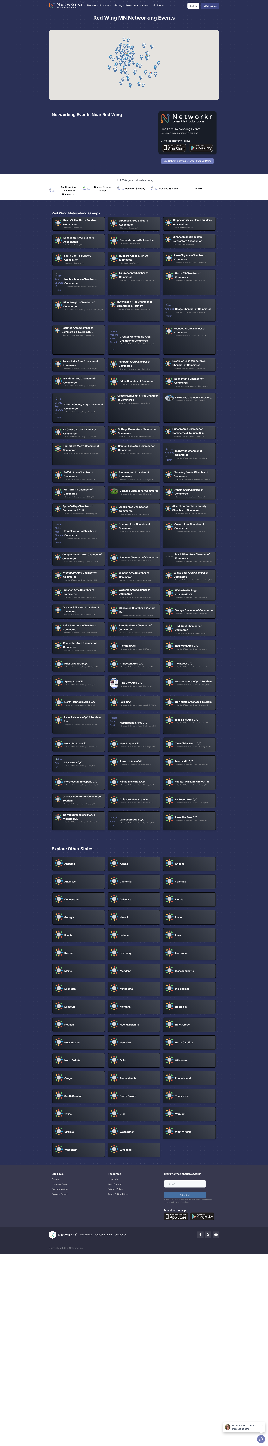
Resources (130, 5)
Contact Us (120, 1234)
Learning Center (60, 1184)
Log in (193, 5)
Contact (146, 5)
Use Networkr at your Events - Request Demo (187, 160)
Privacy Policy (115, 1189)
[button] (115, 70)
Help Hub (113, 1179)
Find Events (86, 1234)
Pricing (118, 5)
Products (104, 5)
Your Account (115, 1184)
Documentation (60, 1189)
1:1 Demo (159, 5)
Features (91, 5)
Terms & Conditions (118, 1194)
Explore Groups (60, 1194)
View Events (210, 5)
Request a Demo (103, 1234)
